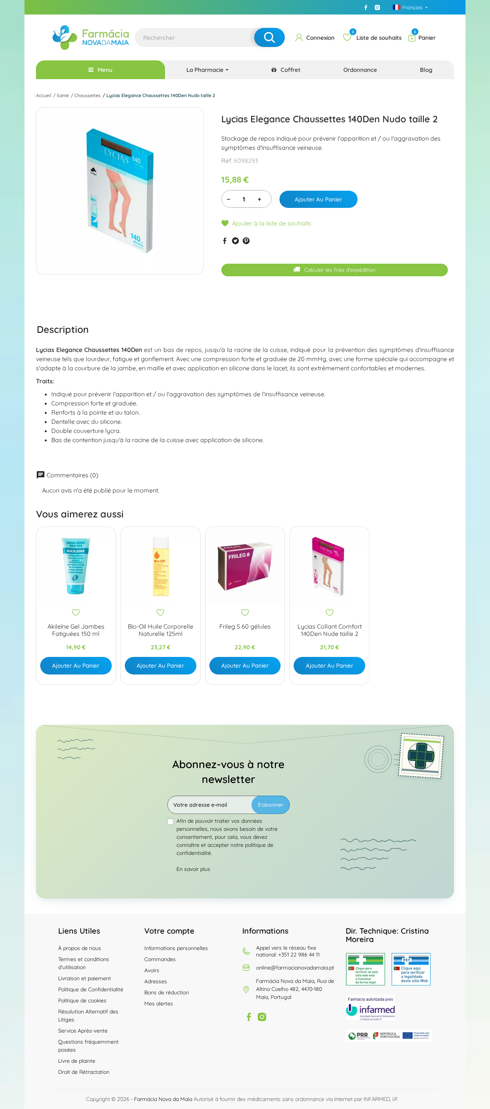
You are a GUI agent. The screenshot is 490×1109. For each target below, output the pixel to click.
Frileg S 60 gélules (245, 626)
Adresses (155, 981)
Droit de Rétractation (83, 1071)
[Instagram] (377, 7)
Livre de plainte (76, 1060)
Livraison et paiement (84, 978)
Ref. (226, 160)
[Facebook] (365, 7)
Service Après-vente (83, 1030)
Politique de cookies (82, 1000)
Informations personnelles (176, 948)
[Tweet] (235, 240)
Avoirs (151, 970)
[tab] (63, 329)
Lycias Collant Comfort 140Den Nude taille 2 (329, 630)
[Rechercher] (269, 37)
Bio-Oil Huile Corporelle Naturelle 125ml (160, 630)
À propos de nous (79, 948)
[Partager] (224, 240)
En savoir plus (193, 869)
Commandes (160, 959)
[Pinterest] (246, 240)
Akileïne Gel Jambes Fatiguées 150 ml (76, 630)
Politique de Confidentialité (90, 989)
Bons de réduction (166, 992)
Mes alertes (158, 1003)
